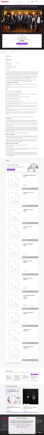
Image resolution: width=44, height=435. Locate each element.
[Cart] (34, 1)
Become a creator (38, 421)
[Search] (16, 1)
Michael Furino (9, 59)
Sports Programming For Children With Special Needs (20, 6)
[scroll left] (2, 21)
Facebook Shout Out (28, 192)
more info (7, 60)
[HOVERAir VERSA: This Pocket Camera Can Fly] (13, 396)
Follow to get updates (34, 380)
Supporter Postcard (28, 209)
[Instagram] (6, 422)
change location (26, 4)
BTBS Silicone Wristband (29, 175)
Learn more (9, 379)
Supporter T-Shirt (27, 261)
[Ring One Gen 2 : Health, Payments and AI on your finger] (30, 396)
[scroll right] (41, 21)
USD (28, 1)
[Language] (32, 1)
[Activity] (36, 1)
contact (10, 60)
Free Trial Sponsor (27, 226)
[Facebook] (2, 422)
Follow (22, 43)
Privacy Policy (4, 432)
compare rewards (11, 169)
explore (27, 387)
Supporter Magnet (28, 243)
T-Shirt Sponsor (27, 329)
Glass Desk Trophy (27, 278)
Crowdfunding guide (31, 372)
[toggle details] (21, 412)
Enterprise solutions (39, 422)
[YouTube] (5, 422)
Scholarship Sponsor (28, 312)
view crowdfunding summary (22, 46)
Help (26, 372)
